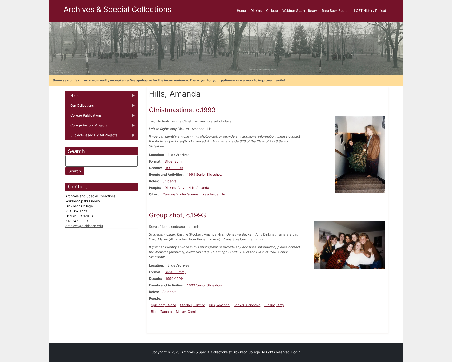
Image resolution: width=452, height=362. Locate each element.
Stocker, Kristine (192, 305)
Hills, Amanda (198, 188)
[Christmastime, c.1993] (360, 154)
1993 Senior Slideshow (204, 174)
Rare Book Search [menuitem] (335, 10)
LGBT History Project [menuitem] (370, 10)
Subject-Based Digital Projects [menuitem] (91, 136)
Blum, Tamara (161, 311)
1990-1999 (174, 168)
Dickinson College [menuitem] (264, 10)
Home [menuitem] (241, 10)
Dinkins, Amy (174, 188)
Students (169, 181)
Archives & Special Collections (118, 9)
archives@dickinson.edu (84, 226)
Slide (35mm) (175, 161)
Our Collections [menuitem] (79, 106)
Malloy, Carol (186, 311)
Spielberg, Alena (163, 305)
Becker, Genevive (247, 305)
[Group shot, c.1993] (349, 245)
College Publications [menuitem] (83, 116)
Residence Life (213, 194)
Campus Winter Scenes (180, 194)
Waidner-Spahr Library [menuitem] (299, 10)
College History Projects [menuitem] (86, 126)
